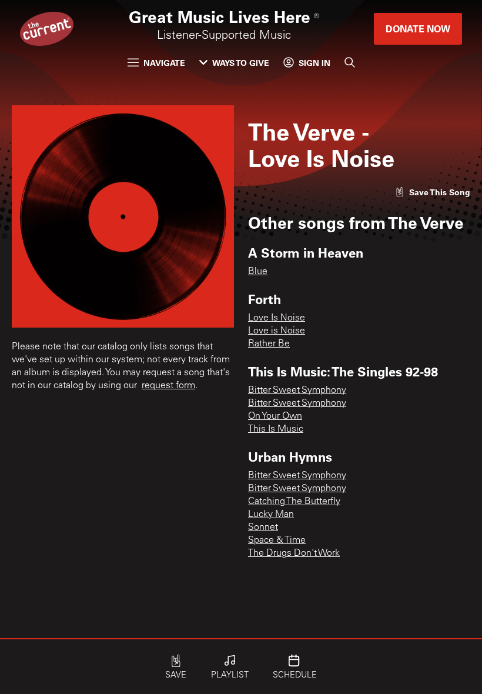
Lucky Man (271, 514)
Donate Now (418, 28)
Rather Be (269, 344)
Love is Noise (276, 331)
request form (168, 386)
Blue (257, 271)
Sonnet (263, 527)
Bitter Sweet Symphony (297, 390)
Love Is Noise (276, 318)
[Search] (350, 62)
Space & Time (277, 540)
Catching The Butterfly (294, 501)
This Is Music (275, 429)
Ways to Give (240, 62)
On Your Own (275, 416)
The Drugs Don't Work (294, 553)
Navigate (164, 62)
